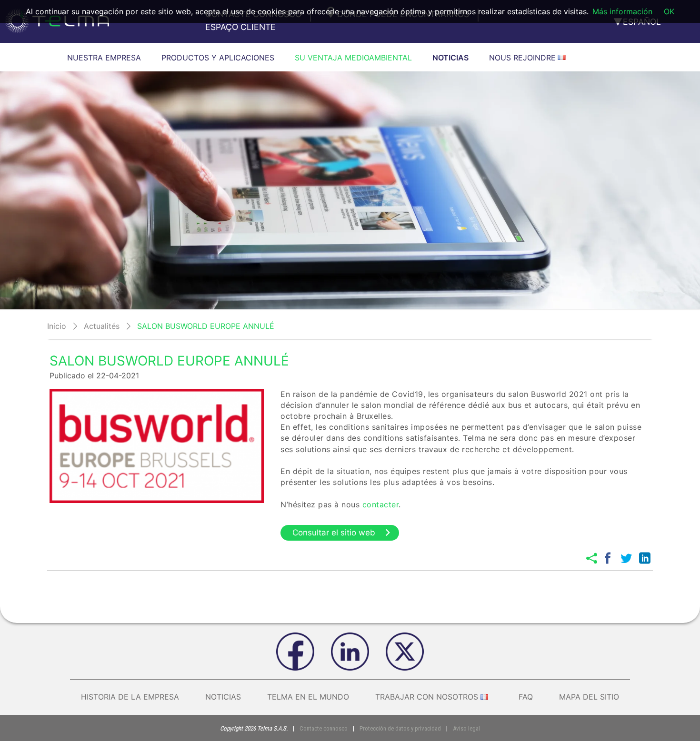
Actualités (102, 326)
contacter (380, 504)
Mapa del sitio (589, 696)
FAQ (526, 696)
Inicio (56, 326)
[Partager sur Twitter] (626, 558)
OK (669, 11)
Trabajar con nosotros (426, 696)
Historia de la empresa (130, 696)
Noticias (223, 696)
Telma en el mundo (308, 696)
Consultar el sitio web (333, 532)
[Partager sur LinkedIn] (644, 558)
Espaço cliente (240, 27)
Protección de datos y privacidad (400, 728)
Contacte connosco (324, 728)
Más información (622, 11)
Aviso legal (466, 728)
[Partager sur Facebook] (607, 558)
